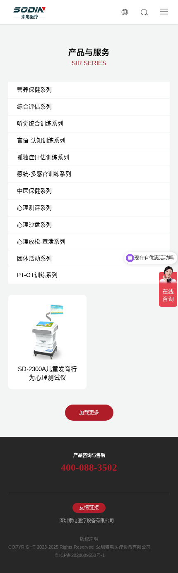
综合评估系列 (34, 106)
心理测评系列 (34, 207)
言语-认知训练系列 (41, 140)
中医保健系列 (34, 190)
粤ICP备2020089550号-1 (80, 555)
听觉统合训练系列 (40, 123)
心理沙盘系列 (34, 224)
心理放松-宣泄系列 (41, 241)
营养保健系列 (34, 89)
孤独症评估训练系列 (43, 157)
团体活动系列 (34, 258)
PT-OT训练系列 (37, 275)
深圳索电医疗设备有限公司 (86, 520)
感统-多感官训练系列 (44, 173)
